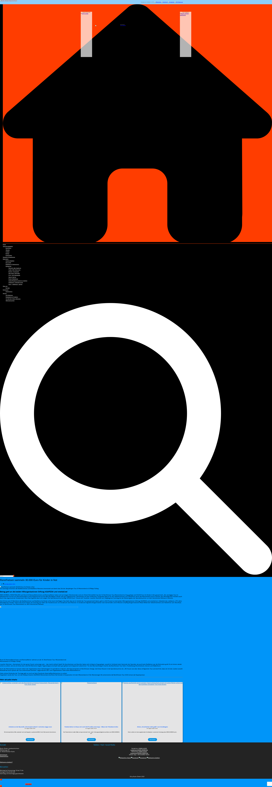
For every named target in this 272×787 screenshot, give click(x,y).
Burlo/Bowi (8, 248)
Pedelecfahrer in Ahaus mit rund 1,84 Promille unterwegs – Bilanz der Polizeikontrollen (91, 727)
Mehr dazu (28, 784)
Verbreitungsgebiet (8, 246)
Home (4, 244)
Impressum (5, 290)
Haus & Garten (12, 277)
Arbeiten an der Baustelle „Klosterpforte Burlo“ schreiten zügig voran (30, 727)
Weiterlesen (30, 739)
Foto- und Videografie (14, 275)
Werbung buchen (10, 300)
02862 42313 (142, 751)
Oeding (7, 252)
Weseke (8, 250)
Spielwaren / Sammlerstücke (15, 282)
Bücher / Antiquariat (13, 271)
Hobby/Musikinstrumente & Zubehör (17, 281)
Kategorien (8, 266)
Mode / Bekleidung (13, 279)
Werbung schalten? (6, 762)
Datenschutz (9, 291)
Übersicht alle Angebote (14, 268)
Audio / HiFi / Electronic (14, 270)
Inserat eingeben (10, 261)
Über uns (5, 286)
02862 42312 (143, 748)
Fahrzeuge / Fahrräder (14, 273)
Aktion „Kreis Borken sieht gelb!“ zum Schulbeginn (152, 727)
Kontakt (8, 288)
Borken (7, 253)
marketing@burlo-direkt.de (139, 753)
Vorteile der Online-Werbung (13, 299)
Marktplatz (5, 259)
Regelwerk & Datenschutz (12, 264)
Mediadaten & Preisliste (12, 297)
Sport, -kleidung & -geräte (15, 284)
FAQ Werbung (9, 295)
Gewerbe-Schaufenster (9, 257)
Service (5, 293)
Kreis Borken (9, 255)
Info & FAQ (8, 262)
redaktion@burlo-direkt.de (139, 750)
